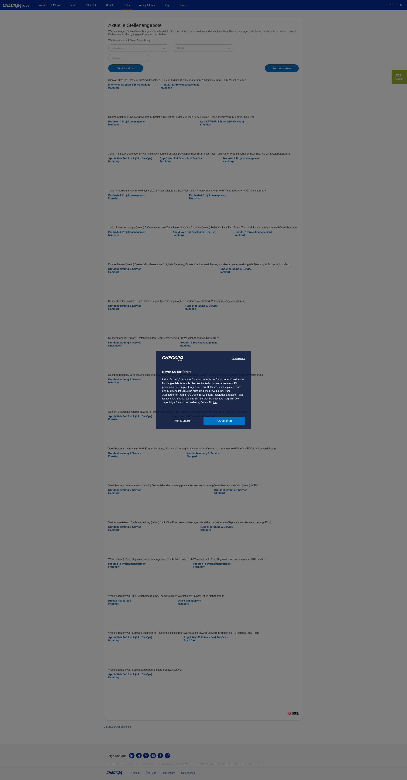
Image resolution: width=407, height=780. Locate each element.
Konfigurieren (182, 420)
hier (215, 402)
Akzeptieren (224, 420)
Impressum (238, 358)
